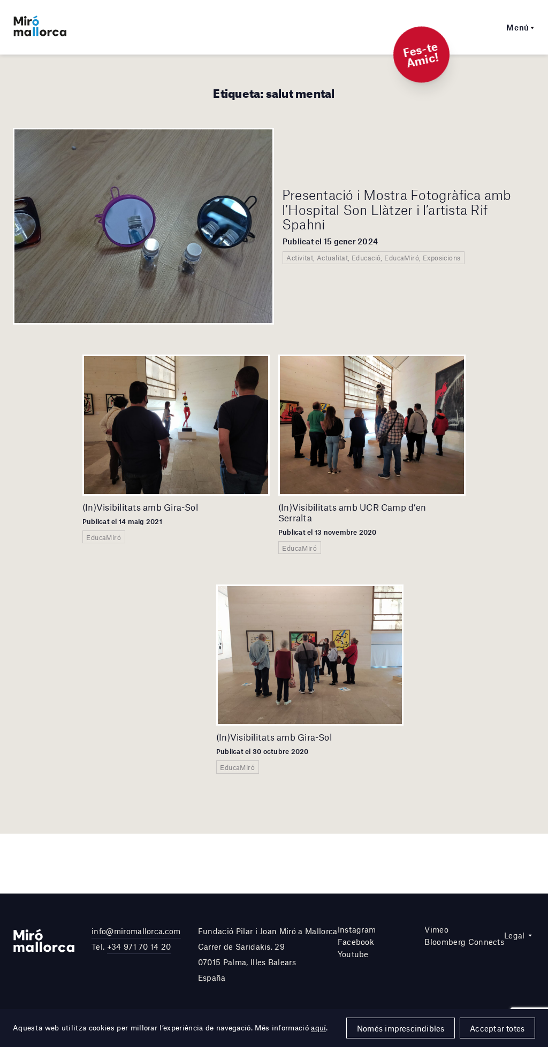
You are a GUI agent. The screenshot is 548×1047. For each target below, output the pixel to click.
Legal (514, 935)
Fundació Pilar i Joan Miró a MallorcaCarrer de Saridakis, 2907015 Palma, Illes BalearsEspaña (268, 954)
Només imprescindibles (401, 1028)
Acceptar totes (497, 1028)
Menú (517, 27)
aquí (318, 1027)
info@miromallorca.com (136, 931)
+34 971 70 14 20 (139, 946)
